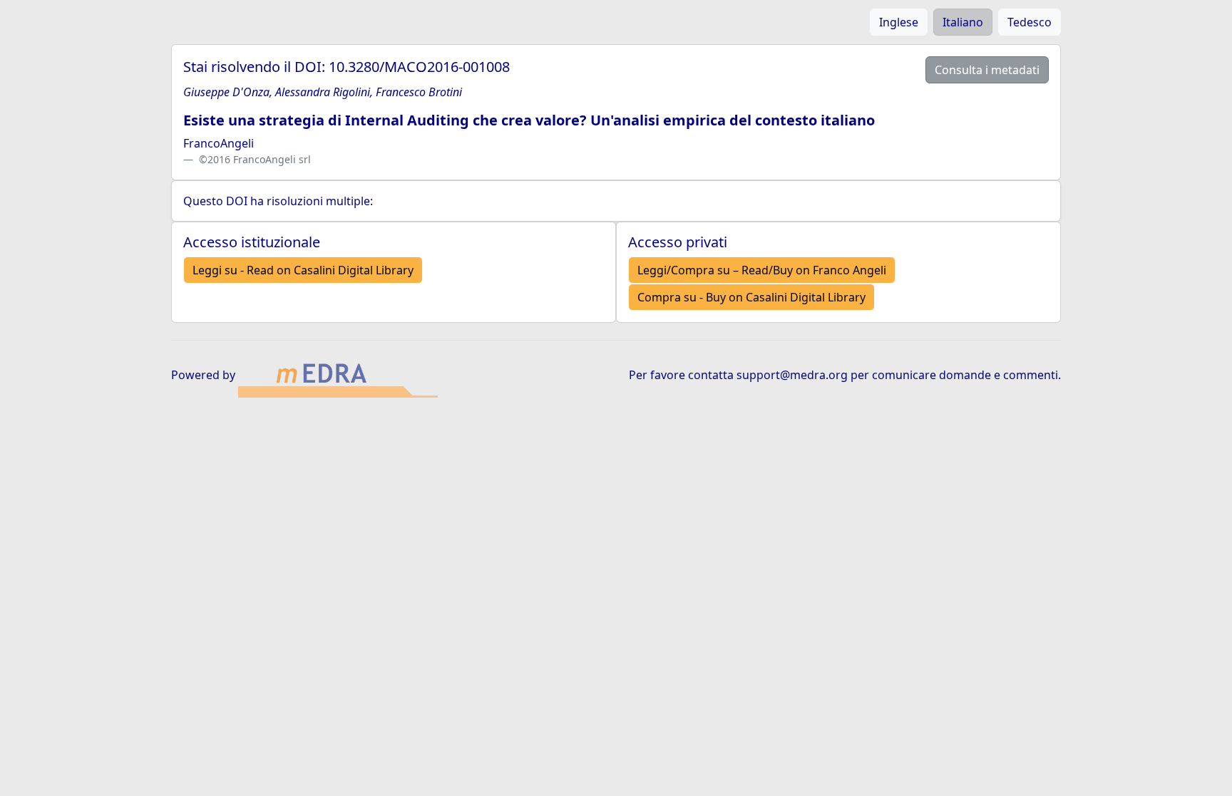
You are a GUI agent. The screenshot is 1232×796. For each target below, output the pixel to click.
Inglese (898, 22)
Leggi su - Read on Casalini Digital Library (303, 270)
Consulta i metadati (987, 70)
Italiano (963, 22)
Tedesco (1029, 22)
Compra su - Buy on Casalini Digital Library (751, 297)
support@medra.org (792, 375)
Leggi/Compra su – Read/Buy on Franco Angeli (761, 270)
